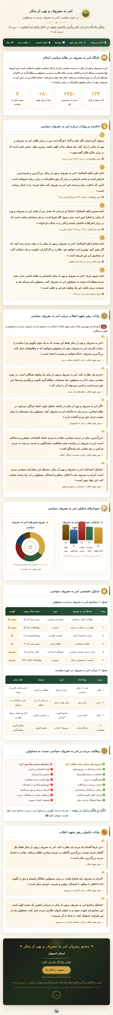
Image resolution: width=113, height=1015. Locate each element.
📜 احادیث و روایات (98, 42)
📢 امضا (10, 42)
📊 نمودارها (60, 42)
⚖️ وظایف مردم (24, 42)
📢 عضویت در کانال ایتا (56, 970)
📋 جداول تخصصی (43, 42)
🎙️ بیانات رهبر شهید (77, 42)
